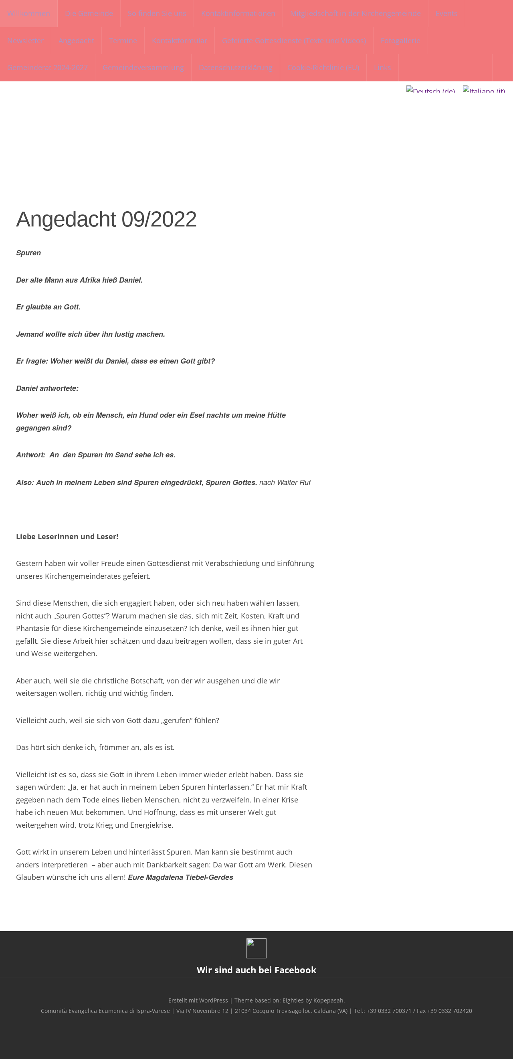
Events (447, 13)
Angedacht (76, 40)
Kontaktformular (179, 40)
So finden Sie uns (157, 13)
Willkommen (28, 13)
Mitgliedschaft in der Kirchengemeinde (355, 13)
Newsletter (25, 40)
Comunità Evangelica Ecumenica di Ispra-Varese (256, 129)
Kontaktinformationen (238, 13)
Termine (123, 40)
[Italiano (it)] (484, 89)
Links (382, 67)
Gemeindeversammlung (143, 67)
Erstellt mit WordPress (198, 1000)
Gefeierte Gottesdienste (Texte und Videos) (294, 40)
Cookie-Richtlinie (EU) (323, 67)
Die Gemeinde (89, 13)
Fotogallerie (400, 40)
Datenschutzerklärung (236, 67)
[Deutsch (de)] (430, 89)
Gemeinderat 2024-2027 (47, 67)
